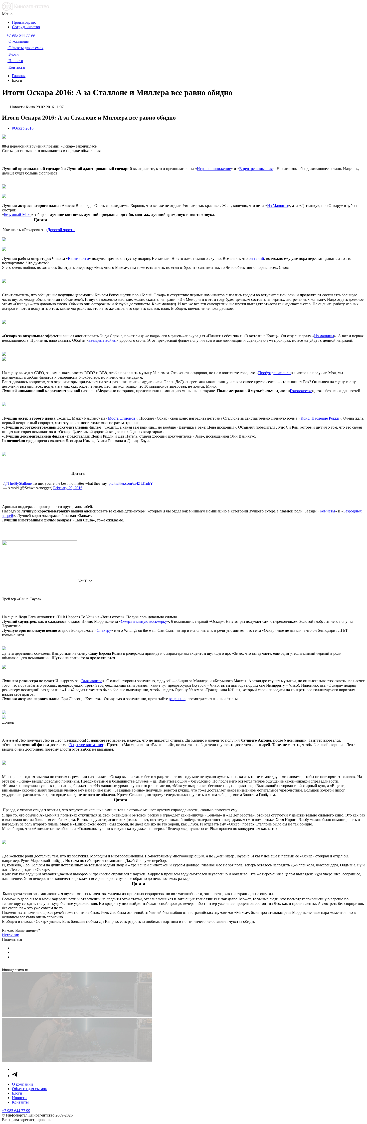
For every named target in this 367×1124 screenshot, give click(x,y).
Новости (19, 1098)
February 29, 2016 (67, 488)
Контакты (20, 1102)
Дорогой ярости (61, 230)
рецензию (177, 699)
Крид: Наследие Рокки (320, 418)
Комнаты (327, 511)
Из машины (324, 336)
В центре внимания (256, 168)
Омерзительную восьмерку (144, 621)
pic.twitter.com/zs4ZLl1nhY (131, 483)
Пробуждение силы (274, 373)
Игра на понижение (214, 168)
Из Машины (277, 205)
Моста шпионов (121, 418)
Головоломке (301, 391)
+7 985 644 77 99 (16, 1111)
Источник (10, 935)
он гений (256, 258)
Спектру (104, 630)
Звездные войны (102, 340)
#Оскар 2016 (22, 128)
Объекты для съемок (29, 1089)
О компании (22, 1084)
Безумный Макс (17, 214)
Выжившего (78, 258)
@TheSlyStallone (18, 483)
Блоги (17, 1093)
